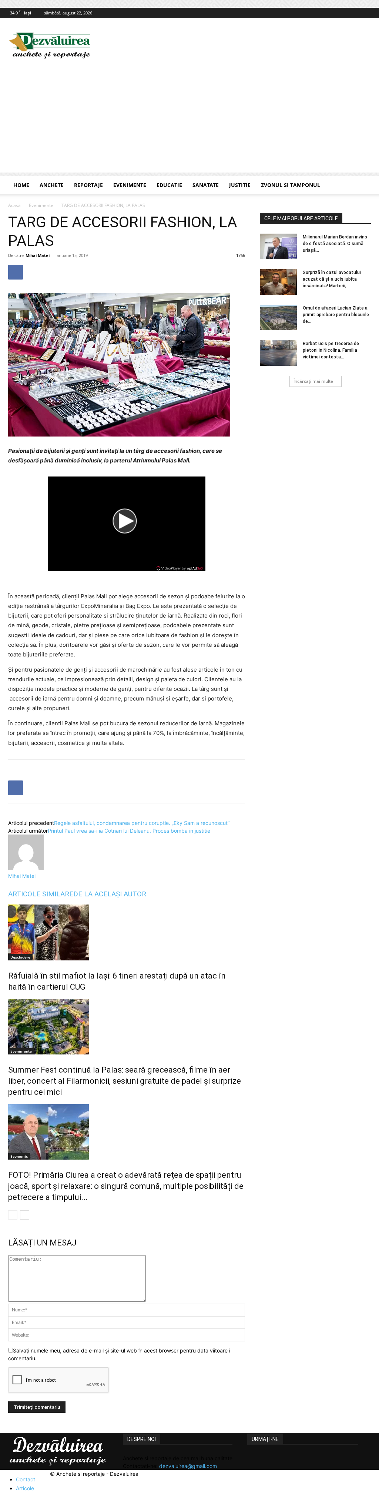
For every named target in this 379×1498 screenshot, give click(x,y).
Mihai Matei (38, 255)
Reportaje (88, 184)
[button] (362, 185)
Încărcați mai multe (313, 381)
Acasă (14, 205)
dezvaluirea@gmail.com (188, 1466)
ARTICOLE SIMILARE (40, 894)
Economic (19, 1156)
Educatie (169, 184)
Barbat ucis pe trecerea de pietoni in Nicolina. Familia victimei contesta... (331, 350)
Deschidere (20, 957)
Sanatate (205, 184)
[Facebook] (365, 13)
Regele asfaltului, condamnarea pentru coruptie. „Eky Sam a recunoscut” (141, 823)
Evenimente (129, 184)
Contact (25, 1479)
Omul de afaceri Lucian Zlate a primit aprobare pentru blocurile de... (336, 314)
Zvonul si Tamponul (290, 184)
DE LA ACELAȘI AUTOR (109, 894)
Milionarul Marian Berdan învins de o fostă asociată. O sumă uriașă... (335, 243)
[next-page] (24, 1215)
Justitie (240, 184)
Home (21, 184)
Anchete (52, 184)
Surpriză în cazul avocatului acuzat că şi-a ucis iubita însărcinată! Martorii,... (332, 279)
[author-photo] (26, 868)
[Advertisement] (189, 121)
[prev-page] (12, 1215)
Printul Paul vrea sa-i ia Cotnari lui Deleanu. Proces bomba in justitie (129, 830)
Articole (25, 1488)
